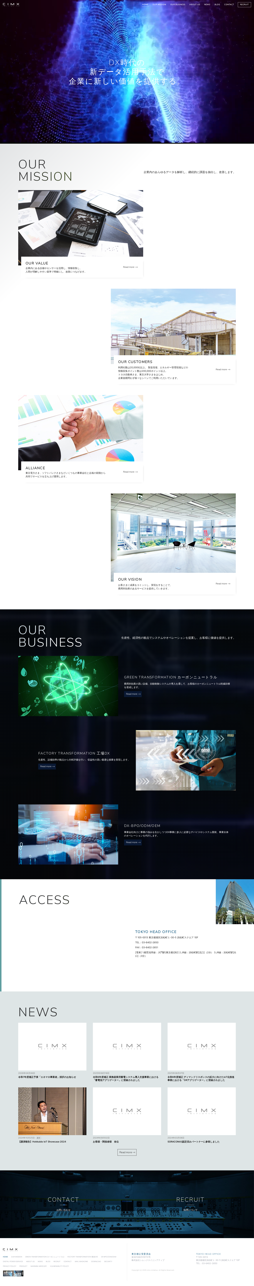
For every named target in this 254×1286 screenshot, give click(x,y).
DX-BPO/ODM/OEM (108, 1257)
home (145, 4)
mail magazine (81, 1261)
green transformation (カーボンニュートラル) (44, 1257)
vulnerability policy (59, 1266)
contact (229, 4)
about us (194, 4)
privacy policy (9, 1266)
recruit (244, 4)
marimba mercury (39, 1266)
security (108, 1261)
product (23, 1266)
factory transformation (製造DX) (82, 1257)
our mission (159, 4)
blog (217, 4)
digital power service (13, 1261)
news (207, 4)
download (96, 1261)
